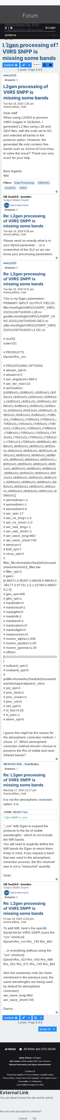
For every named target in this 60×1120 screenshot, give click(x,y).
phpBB (19, 1075)
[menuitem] (20, 1049)
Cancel (23, 1118)
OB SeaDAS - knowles (17, 196)
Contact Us (30, 1071)
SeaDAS (10, 188)
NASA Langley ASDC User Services (35, 1061)
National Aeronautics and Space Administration (30, 1065)
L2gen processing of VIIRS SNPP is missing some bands (29, 51)
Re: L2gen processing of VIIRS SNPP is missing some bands (24, 221)
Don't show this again (15, 47)
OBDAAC (44, 182)
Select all (20, 812)
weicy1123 (9, 75)
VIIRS (23, 188)
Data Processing (24, 182)
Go (34, 1118)
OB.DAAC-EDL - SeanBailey (21, 764)
